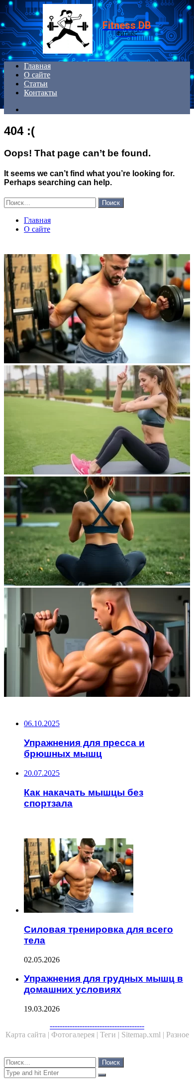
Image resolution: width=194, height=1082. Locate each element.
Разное (177, 1034)
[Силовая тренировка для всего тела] (97, 309)
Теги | (110, 1034)
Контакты (40, 92)
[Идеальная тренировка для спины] (97, 532)
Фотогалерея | (75, 1034)
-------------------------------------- (97, 1025)
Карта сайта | (28, 1034)
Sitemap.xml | (143, 1034)
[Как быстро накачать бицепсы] (97, 643)
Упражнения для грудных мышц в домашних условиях (103, 984)
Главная (37, 66)
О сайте (37, 74)
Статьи (36, 83)
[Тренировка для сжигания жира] (97, 420)
